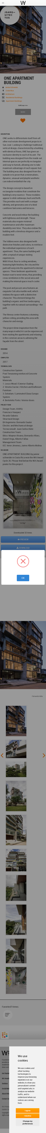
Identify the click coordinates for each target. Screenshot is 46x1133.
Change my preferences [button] (28, 1122)
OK (23, 578)
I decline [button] (27, 1116)
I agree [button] (27, 1111)
